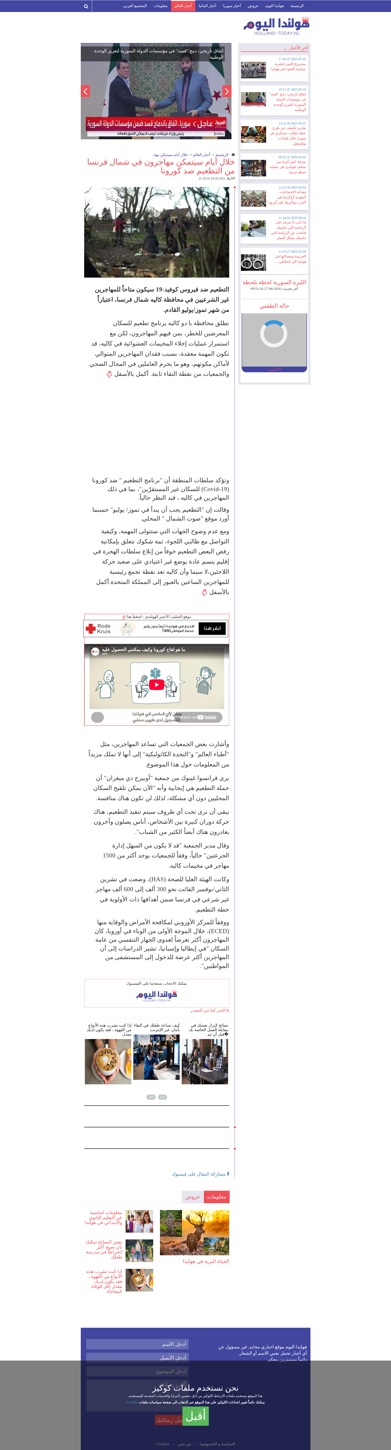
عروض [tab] (192, 1197)
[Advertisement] (158, 427)
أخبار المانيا (207, 6)
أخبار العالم (183, 6)
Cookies (132, 1402)
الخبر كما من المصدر (208, 1010)
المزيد (273, 369)
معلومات (161, 6)
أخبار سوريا (232, 6)
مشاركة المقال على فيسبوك (199, 1174)
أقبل (195, 1416)
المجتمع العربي (135, 6)
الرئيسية (297, 6)
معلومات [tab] (216, 1197)
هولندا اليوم (274, 6)
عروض (253, 6)
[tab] (274, 68)
